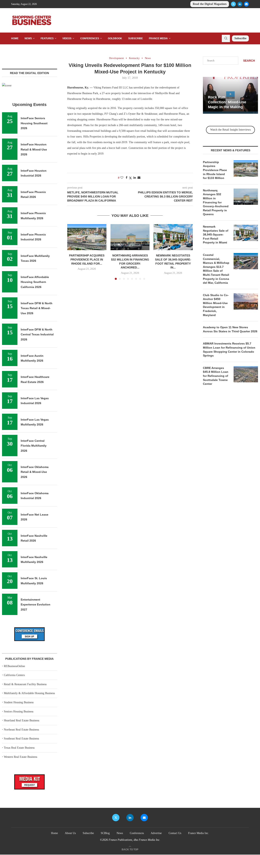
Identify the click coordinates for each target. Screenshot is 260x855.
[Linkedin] (239, 4)
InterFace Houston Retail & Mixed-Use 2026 (34, 149)
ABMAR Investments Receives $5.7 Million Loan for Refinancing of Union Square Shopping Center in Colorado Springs (229, 349)
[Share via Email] (139, 177)
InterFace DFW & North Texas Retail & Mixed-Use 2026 (36, 308)
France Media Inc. (198, 833)
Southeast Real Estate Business (21, 738)
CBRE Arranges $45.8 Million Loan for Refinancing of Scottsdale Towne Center (215, 375)
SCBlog (105, 833)
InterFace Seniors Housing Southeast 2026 (34, 123)
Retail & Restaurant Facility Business (25, 684)
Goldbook (115, 38)
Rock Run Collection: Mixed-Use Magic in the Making (227, 102)
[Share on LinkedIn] (134, 177)
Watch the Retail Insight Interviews (230, 129)
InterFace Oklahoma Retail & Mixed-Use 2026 (35, 472)
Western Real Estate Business (20, 756)
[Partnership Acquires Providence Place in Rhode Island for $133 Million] (86, 237)
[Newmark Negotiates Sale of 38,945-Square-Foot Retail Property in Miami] (173, 237)
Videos (67, 38)
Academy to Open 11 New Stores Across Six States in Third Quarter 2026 (230, 329)
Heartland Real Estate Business (21, 720)
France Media (158, 38)
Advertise (156, 833)
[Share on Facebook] (126, 177)
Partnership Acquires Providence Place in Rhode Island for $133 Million (215, 170)
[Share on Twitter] (130, 178)
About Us (70, 833)
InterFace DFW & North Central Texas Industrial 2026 (37, 334)
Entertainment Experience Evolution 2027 (35, 604)
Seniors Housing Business (18, 711)
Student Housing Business (19, 702)
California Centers (14, 675)
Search (249, 60)
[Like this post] (121, 177)
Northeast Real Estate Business (21, 729)
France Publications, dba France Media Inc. (134, 839)
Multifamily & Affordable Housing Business (29, 693)
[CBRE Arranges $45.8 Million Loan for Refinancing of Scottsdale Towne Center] (246, 374)
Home (14, 38)
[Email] (246, 4)
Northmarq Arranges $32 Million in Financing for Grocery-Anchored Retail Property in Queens (216, 202)
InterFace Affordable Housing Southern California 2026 (35, 282)
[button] (72, 251)
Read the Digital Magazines (209, 3)
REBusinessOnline (14, 666)
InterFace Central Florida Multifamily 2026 (34, 445)
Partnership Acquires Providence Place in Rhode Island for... (86, 259)
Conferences (89, 38)
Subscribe (135, 38)
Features (47, 38)
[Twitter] (233, 4)
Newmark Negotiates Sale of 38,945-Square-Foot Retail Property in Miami (215, 234)
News (28, 38)
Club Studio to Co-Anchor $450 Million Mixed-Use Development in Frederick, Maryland (216, 305)
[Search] (226, 38)
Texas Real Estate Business (19, 747)
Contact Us (175, 833)
